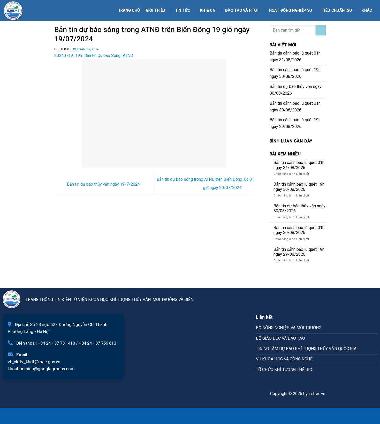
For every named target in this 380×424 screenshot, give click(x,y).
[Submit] (321, 30)
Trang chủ (129, 10)
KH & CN (207, 10)
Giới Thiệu (155, 10)
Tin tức (182, 10)
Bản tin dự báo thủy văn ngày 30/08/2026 (296, 90)
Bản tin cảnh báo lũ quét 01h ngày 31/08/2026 (295, 56)
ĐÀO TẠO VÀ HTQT (242, 10)
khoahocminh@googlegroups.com (41, 368)
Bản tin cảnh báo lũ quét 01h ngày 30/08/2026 (295, 106)
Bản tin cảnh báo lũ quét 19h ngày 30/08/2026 (295, 73)
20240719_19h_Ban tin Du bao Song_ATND (93, 55)
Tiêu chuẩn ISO (337, 10)
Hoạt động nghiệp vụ (290, 10)
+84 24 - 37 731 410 (56, 343)
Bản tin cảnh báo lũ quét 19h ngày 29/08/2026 (295, 123)
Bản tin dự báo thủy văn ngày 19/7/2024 (103, 184)
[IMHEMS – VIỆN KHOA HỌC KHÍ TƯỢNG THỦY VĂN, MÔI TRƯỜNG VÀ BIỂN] (17, 10)
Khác (367, 10)
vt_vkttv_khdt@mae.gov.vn (34, 361)
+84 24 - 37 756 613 (97, 343)
